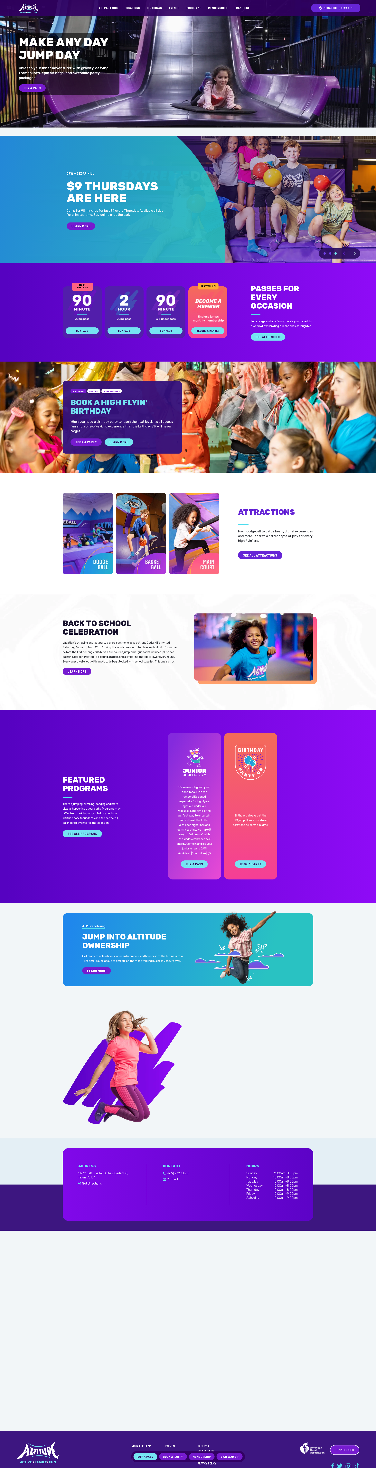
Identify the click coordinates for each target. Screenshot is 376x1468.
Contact (172, 1188)
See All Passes (268, 346)
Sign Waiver (230, 1456)
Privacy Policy (206, 1463)
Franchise (242, 8)
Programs (194, 8)
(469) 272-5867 (178, 1182)
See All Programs (82, 843)
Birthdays (154, 8)
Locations (132, 8)
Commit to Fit (345, 1450)
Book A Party (86, 451)
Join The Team (141, 1446)
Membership (202, 1456)
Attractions (108, 8)
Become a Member (207, 339)
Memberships (218, 8)
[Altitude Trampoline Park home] (28, 8)
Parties (94, 400)
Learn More (118, 451)
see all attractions (260, 564)
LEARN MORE (80, 242)
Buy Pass (82, 339)
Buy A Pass (32, 88)
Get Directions (92, 1192)
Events (174, 8)
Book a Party (250, 873)
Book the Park (111, 400)
